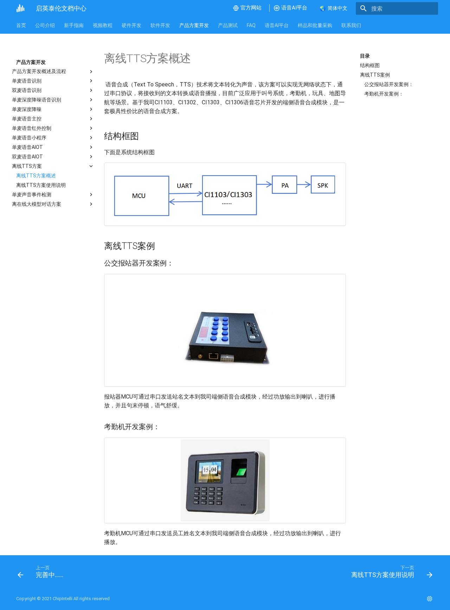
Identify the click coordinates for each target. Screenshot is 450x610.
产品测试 (228, 25)
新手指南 (74, 25)
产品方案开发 (194, 25)
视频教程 (102, 25)
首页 (21, 25)
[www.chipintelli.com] (429, 598)
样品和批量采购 (315, 25)
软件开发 (160, 25)
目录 (365, 56)
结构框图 (370, 65)
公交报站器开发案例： (388, 84)
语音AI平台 (277, 25)
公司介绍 (45, 25)
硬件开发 (131, 25)
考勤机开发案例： (384, 94)
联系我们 (351, 25)
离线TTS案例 (375, 75)
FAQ (251, 25)
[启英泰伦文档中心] (20, 8)
